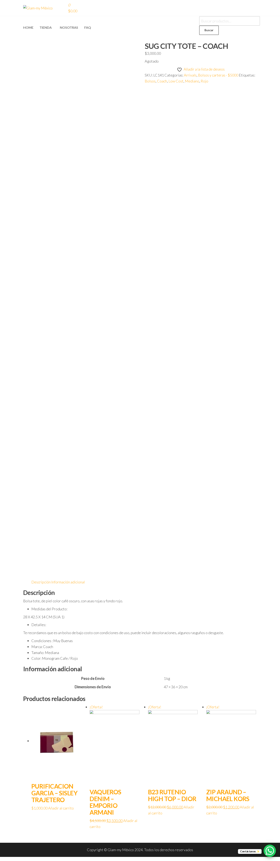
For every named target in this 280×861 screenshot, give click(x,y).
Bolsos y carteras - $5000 (218, 75)
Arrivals (190, 75)
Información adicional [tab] (68, 582)
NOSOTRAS (69, 27)
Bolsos (150, 81)
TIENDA (46, 27)
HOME (28, 27)
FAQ (87, 27)
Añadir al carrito (61, 808)
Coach (162, 81)
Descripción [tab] (41, 582)
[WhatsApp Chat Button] (270, 851)
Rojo (204, 81)
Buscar (209, 30)
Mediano (192, 81)
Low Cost (175, 81)
